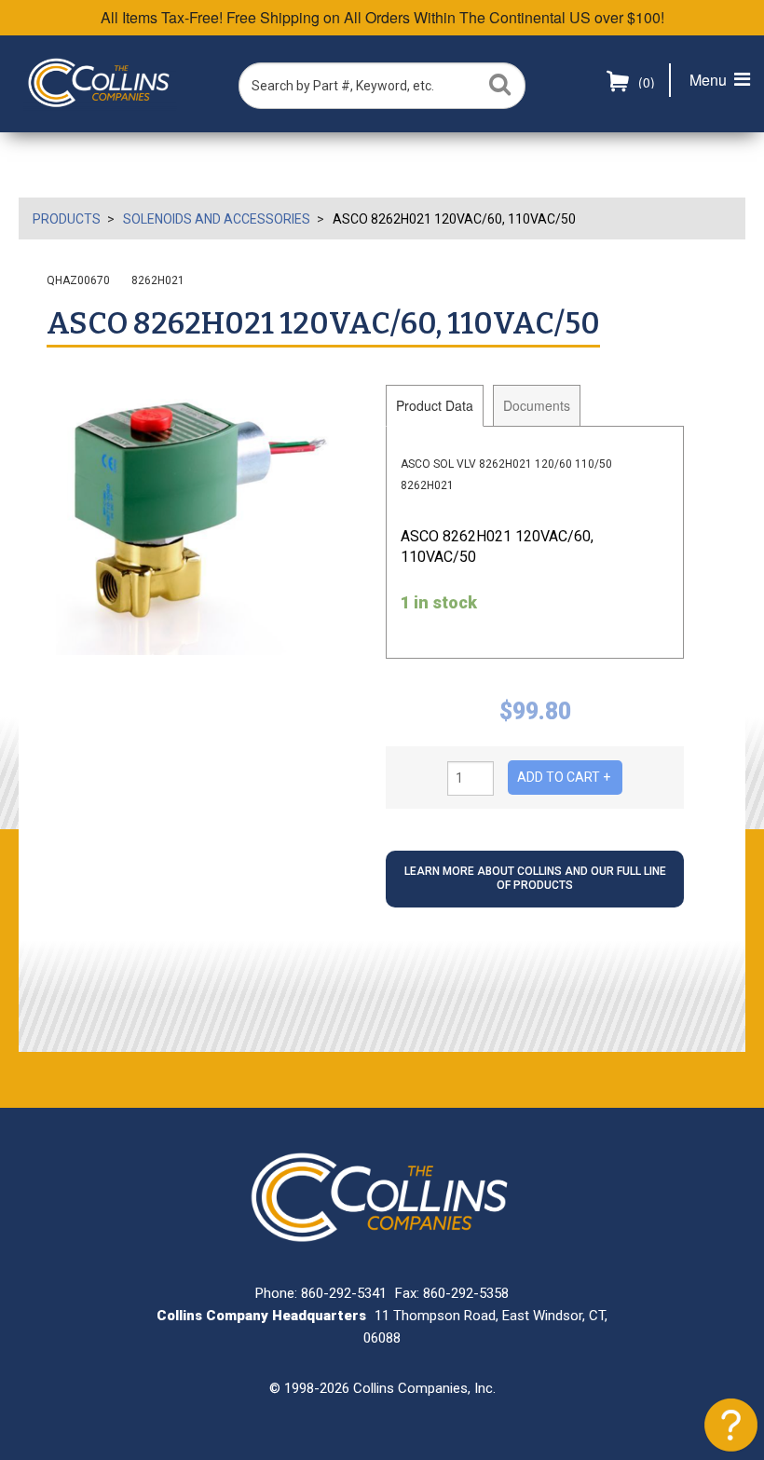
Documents (536, 405)
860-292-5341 (344, 1293)
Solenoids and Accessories (216, 218)
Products (67, 218)
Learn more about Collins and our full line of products (535, 879)
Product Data (434, 405)
